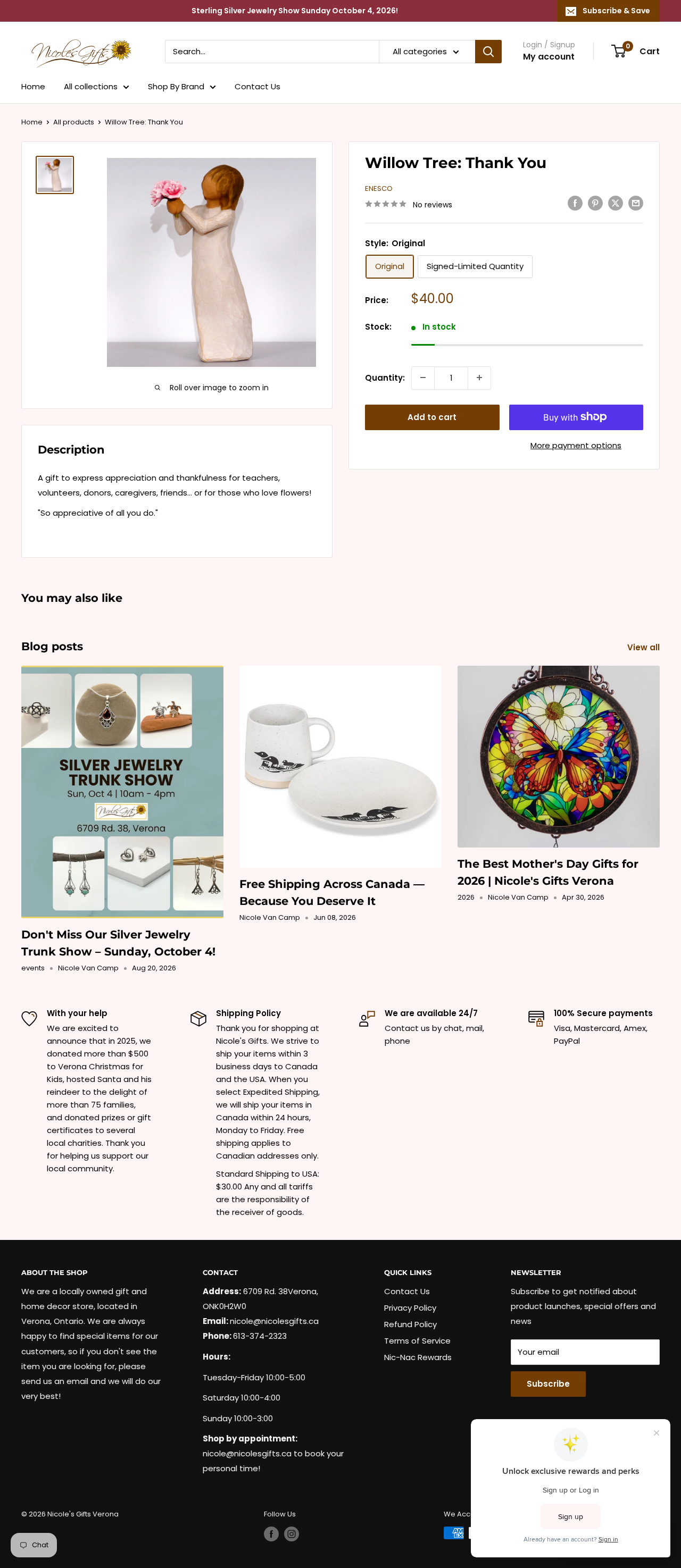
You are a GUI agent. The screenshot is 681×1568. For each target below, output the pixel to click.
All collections (91, 86)
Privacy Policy (410, 1307)
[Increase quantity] (479, 377)
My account (549, 57)
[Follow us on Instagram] (291, 1534)
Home (33, 86)
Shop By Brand (176, 86)
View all (644, 647)
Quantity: (385, 377)
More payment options (575, 444)
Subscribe (548, 1383)
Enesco (379, 188)
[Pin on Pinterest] (595, 203)
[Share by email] (635, 203)
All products (73, 122)
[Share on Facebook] (575, 203)
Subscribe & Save (616, 10)
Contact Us (257, 86)
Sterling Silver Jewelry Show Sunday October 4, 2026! (295, 10)
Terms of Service (417, 1340)
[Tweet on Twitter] (615, 203)
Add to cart (432, 416)
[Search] (488, 51)
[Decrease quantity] (423, 377)
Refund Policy (410, 1324)
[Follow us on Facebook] (271, 1534)
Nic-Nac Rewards (418, 1357)
